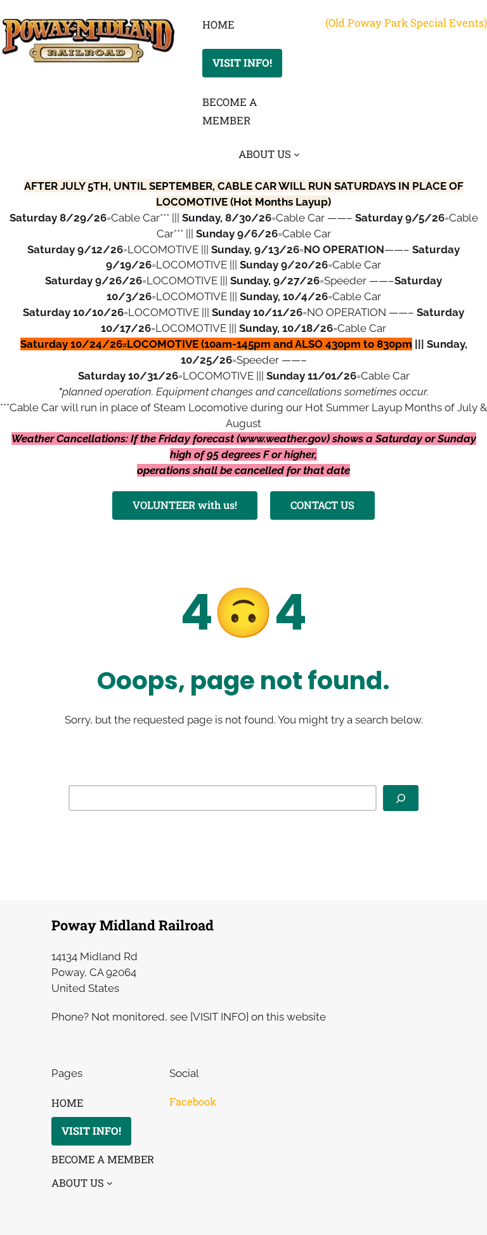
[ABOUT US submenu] (297, 153)
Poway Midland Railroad (132, 925)
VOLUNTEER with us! (185, 505)
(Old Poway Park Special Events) (406, 22)
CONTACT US (322, 505)
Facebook (192, 1101)
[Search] (401, 798)
